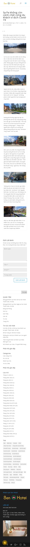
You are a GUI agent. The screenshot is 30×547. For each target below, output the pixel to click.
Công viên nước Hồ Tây (18, 446)
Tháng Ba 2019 (7, 426)
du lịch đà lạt (16, 464)
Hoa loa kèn (23, 464)
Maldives (13, 469)
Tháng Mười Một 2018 (9, 433)
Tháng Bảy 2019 (7, 416)
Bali (4, 443)
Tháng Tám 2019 (7, 413)
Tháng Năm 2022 (7, 377)
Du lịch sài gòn (16, 461)
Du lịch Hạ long (7, 453)
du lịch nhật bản (17, 456)
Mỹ (25, 472)
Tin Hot (5, 319)
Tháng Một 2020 (7, 400)
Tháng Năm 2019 (7, 421)
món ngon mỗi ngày (18, 472)
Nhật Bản (15, 474)
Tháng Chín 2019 (7, 411)
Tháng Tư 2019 (7, 423)
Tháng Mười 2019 (8, 408)
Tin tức (5, 363)
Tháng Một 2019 (7, 431)
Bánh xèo (9, 443)
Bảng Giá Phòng (7, 308)
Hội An (15, 467)
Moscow (19, 469)
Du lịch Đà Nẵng (7, 464)
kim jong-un (6, 469)
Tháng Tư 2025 (7, 375)
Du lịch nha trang (8, 456)
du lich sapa (23, 448)
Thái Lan (6, 480)
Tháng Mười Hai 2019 (9, 403)
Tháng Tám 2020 (7, 385)
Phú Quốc (6, 477)
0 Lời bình (8, 25)
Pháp (20, 474)
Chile (19, 443)
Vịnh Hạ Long (7, 482)
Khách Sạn (6, 361)
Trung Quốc (18, 480)
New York (6, 474)
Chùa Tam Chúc (7, 446)
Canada (15, 443)
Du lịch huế (14, 451)
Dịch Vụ (5, 311)
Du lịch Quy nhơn (8, 461)
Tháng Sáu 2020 (7, 390)
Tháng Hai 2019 (7, 428)
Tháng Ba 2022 (7, 380)
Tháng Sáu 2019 (7, 418)
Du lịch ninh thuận (8, 459)
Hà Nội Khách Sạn (10, 23)
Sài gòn (22, 477)
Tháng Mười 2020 (8, 382)
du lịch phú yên (17, 459)
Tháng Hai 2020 (7, 398)
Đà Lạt (13, 482)
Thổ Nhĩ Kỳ (11, 480)
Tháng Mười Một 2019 (9, 405)
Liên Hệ (5, 316)
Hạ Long (10, 467)
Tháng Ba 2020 (7, 395)
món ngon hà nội (8, 472)
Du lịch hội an (15, 453)
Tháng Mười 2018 (8, 436)
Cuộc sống (6, 356)
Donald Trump (7, 448)
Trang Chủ (6, 321)
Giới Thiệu (5, 314)
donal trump (15, 448)
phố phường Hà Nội (14, 477)
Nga (11, 474)
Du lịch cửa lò (7, 451)
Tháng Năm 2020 (7, 393)
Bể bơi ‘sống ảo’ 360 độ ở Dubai (11, 333)
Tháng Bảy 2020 (7, 388)
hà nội (5, 467)
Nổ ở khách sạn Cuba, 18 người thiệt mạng (14, 344)
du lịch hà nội (21, 451)
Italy (19, 467)
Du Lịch (5, 358)
